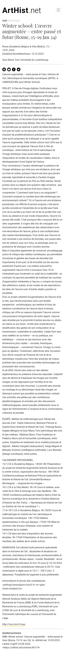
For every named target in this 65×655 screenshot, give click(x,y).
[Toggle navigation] (58, 10)
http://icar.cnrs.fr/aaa (13, 624)
